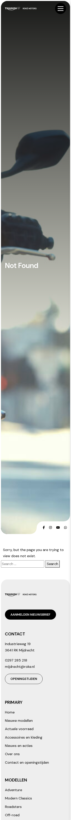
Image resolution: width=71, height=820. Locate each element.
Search (52, 563)
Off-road (12, 815)
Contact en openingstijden (27, 762)
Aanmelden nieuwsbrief (30, 614)
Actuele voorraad (19, 729)
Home (10, 712)
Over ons (12, 754)
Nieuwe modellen (19, 720)
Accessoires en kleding (23, 737)
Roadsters (13, 806)
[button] (60, 8)
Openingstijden (23, 679)
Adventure (13, 790)
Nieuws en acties (19, 745)
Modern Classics (18, 798)
